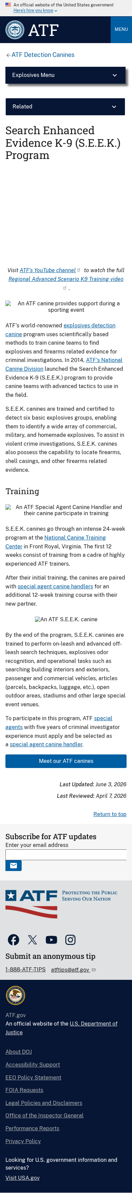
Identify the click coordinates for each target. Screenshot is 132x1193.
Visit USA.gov (22, 1178)
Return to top (110, 814)
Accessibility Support (32, 1064)
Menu (121, 29)
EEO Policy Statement (33, 1077)
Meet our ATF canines (66, 761)
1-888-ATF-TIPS (25, 969)
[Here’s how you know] (66, 8)
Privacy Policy (23, 1141)
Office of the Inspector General (44, 1115)
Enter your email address (36, 845)
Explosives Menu (33, 75)
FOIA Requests (24, 1090)
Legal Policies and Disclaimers (43, 1103)
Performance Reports (32, 1128)
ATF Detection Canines (43, 54)
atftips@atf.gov (70, 970)
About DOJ (18, 1052)
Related (22, 106)
